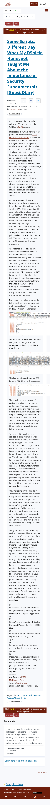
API (24, 792)
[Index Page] (7, 3)
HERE (12, 29)
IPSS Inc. (24, 677)
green (17, 11)
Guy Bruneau (15, 109)
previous (9, 23)
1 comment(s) (14, 114)
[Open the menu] (46, 10)
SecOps (10, 698)
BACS (20, 127)
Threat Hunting (21, 698)
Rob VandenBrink (27, 17)
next (16, 23)
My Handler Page (16, 680)
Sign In (34, 4)
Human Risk (27, 695)
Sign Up (43, 4)
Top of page (42, 772)
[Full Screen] (23, 100)
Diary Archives (14, 784)
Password (37, 695)
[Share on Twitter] (38, 100)
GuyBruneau (21, 683)
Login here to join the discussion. (21, 760)
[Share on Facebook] (31, 100)
